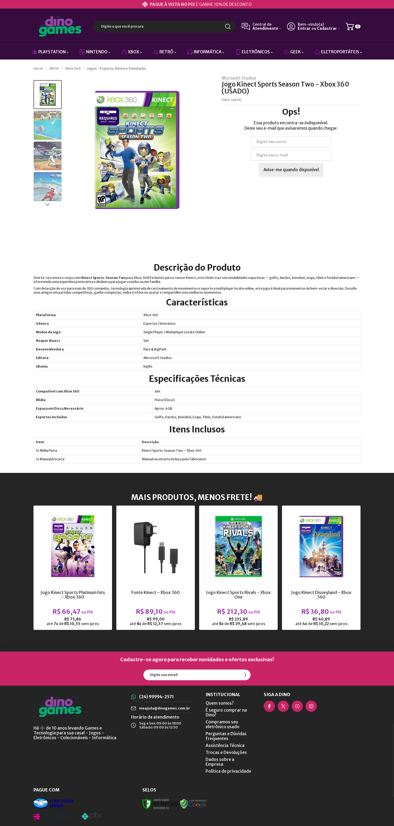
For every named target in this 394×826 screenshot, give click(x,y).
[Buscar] (228, 26)
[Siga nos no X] (283, 706)
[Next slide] (47, 204)
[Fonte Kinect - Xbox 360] (156, 568)
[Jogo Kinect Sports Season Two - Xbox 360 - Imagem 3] (47, 156)
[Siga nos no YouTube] (297, 706)
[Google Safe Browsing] (193, 804)
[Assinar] (245, 675)
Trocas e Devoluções (226, 752)
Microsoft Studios (239, 78)
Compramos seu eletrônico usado (222, 724)
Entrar (304, 29)
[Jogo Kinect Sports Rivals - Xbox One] (238, 568)
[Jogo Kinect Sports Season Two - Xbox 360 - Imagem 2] (47, 125)
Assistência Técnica (225, 745)
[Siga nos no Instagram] (311, 706)
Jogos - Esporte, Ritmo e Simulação (116, 68)
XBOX (54, 68)
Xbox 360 (73, 68)
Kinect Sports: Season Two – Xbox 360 (171, 450)
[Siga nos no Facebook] (269, 706)
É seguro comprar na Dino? (226, 712)
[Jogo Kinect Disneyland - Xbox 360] (321, 568)
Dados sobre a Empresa (220, 762)
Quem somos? (220, 703)
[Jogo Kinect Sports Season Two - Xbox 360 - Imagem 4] (47, 186)
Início (38, 68)
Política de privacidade (228, 771)
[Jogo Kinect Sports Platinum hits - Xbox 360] (73, 568)
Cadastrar (327, 29)
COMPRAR (83, 586)
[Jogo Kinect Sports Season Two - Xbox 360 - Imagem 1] (47, 95)
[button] (48, 94)
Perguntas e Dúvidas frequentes (226, 736)
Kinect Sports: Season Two (103, 278)
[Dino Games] (60, 26)
